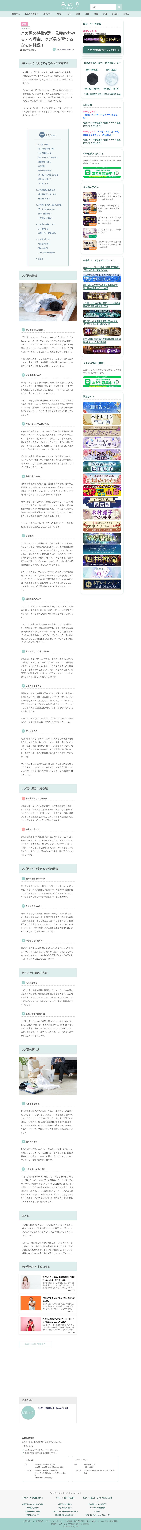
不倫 (105, 14)
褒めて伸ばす (43, 248)
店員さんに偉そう (44, 179)
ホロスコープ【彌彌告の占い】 (32, 1498)
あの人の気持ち (31, 14)
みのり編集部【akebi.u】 (66, 49)
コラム (126, 14)
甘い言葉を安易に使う (46, 148)
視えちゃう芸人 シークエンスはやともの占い (97, 1499)
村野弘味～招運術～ (65, 1504)
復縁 (96, 14)
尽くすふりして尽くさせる (48, 175)
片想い (59, 14)
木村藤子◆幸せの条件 (32, 1511)
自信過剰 (41, 166)
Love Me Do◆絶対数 (97, 1508)
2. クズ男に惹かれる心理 (45, 190)
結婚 (78, 14)
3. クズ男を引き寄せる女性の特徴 (48, 205)
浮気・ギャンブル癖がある (48, 157)
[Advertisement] (48, 1369)
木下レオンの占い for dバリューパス (97, 1515)
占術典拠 (68, 1521)
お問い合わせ (28, 1521)
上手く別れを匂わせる (46, 252)
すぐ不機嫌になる (44, 153)
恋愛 (24, 24)
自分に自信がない (44, 213)
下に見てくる (43, 183)
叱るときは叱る (44, 243)
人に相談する (43, 228)
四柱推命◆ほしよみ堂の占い (65, 1515)
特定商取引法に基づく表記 (85, 1521)
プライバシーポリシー (54, 1521)
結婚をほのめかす (44, 170)
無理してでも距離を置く (47, 233)
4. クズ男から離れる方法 (45, 224)
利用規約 (39, 1521)
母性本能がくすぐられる (47, 194)
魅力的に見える (44, 198)
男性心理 (26, 28)
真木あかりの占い (33, 1508)
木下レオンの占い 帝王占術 (65, 1498)
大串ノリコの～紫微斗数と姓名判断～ (65, 1511)
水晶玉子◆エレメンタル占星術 (32, 1504)
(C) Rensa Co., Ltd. (70, 1526)
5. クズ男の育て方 (43, 239)
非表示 (53, 135)
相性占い (47, 14)
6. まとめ (39, 258)
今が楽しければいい (45, 218)
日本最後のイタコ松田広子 (98, 1504)
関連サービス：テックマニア (63, 1523)
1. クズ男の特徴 (42, 144)
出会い (115, 14)
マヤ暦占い (97, 1511)
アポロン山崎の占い (65, 1508)
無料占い (16, 14)
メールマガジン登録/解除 (107, 1521)
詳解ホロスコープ (33, 1515)
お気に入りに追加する (35, 1344)
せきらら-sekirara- (82, 1523)
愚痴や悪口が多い (44, 161)
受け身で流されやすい (46, 209)
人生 (69, 14)
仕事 (87, 14)
